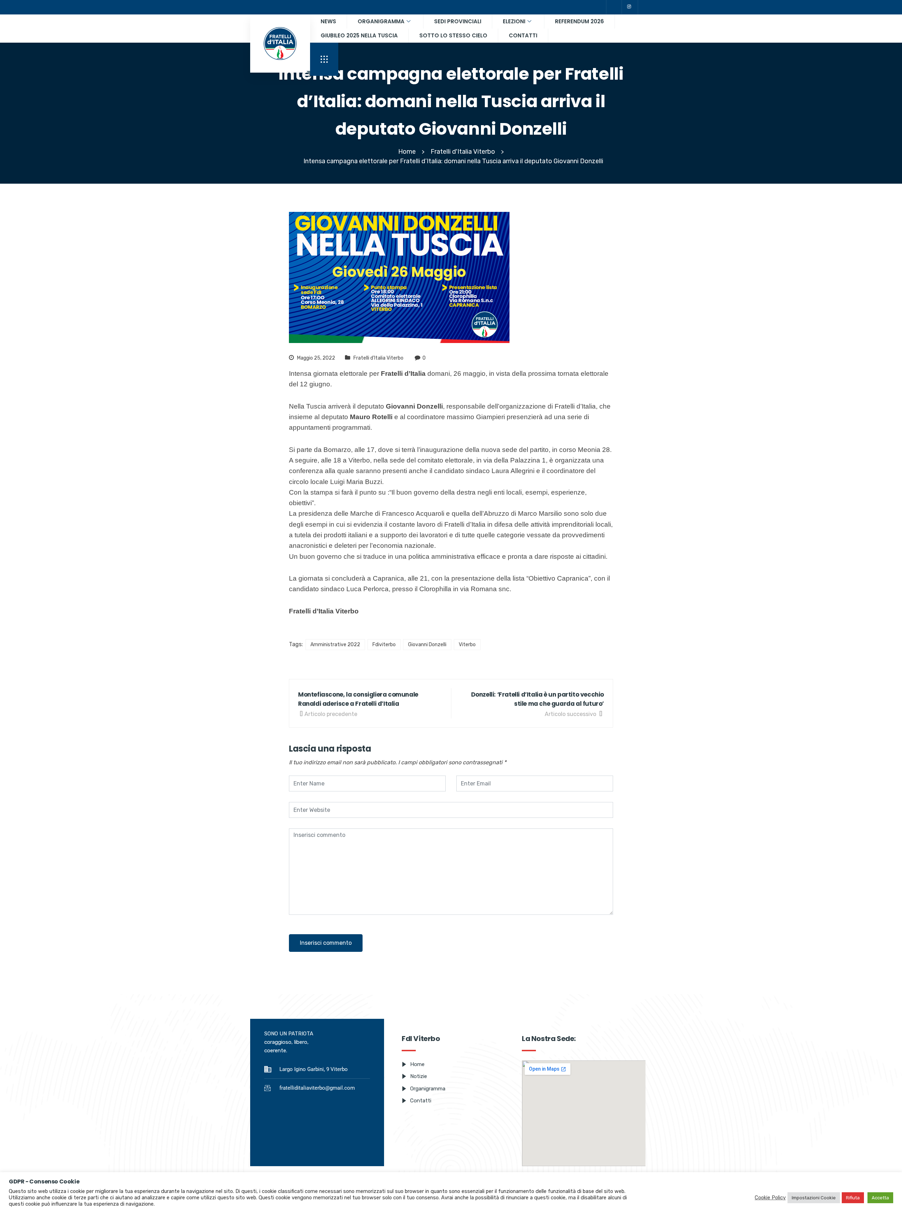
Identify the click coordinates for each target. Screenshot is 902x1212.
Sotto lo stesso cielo (453, 35)
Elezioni (514, 21)
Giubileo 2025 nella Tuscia (359, 35)
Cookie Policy (770, 1197)
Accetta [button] (880, 1197)
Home (407, 151)
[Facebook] (613, 7)
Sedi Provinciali (457, 21)
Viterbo (467, 645)
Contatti (523, 35)
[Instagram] (629, 7)
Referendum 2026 (579, 21)
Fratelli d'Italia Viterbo (378, 358)
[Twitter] (645, 7)
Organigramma (381, 21)
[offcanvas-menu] (324, 59)
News (328, 21)
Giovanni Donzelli (427, 645)
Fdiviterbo (384, 645)
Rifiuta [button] (853, 1197)
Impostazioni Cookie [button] (814, 1197)
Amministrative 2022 (335, 645)
